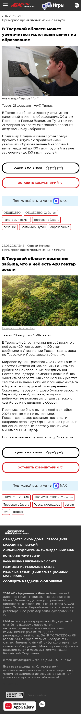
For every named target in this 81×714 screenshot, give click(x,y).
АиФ (36, 98)
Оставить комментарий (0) (41, 183)
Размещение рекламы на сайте (29, 561)
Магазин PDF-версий (20, 545)
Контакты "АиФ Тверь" (21, 556)
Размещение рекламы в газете (28, 567)
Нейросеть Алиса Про (18, 328)
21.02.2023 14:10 (12, 16)
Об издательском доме (23, 539)
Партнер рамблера (37, 695)
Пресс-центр (56, 539)
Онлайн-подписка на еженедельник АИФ (38, 550)
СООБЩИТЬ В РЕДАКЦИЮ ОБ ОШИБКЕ (32, 581)
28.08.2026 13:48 (13, 246)
